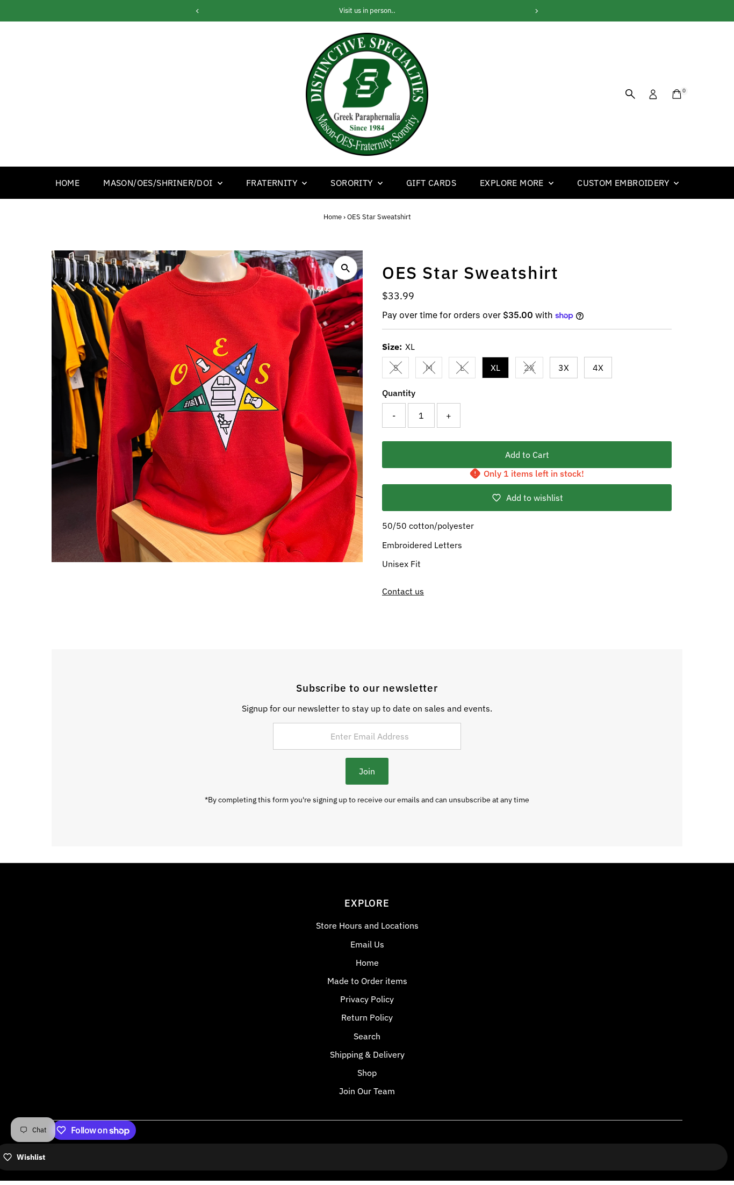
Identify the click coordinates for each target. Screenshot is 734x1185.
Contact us (403, 591)
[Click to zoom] (345, 268)
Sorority (352, 182)
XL (495, 367)
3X (563, 367)
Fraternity (272, 182)
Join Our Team (367, 1091)
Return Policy (367, 1017)
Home (67, 182)
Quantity (398, 392)
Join (367, 771)
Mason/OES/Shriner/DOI (159, 182)
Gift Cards (431, 182)
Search (367, 1036)
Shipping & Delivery (367, 1054)
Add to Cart (527, 454)
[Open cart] (676, 94)
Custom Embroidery (624, 182)
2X (533, 369)
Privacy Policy (367, 999)
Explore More (513, 182)
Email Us (367, 944)
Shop (367, 1072)
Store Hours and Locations (367, 925)
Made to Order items (367, 980)
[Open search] (630, 94)
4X (598, 367)
